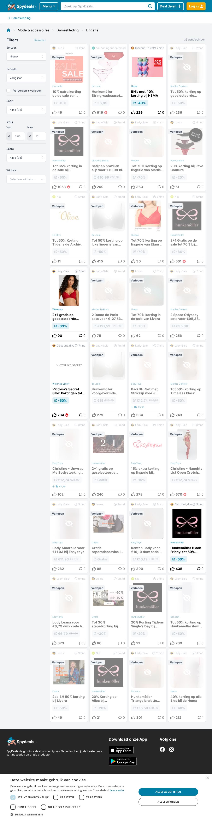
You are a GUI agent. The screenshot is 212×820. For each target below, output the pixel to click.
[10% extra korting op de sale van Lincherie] (69, 80)
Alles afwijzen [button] (168, 801)
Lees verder (117, 790)
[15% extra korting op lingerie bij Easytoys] (147, 459)
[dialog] (106, 797)
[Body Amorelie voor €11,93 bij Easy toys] (69, 537)
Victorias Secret (60, 383)
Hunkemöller (177, 542)
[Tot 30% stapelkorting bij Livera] (108, 611)
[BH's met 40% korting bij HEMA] (147, 80)
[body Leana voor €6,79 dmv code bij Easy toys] (69, 611)
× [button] (207, 778)
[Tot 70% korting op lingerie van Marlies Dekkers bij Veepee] (147, 155)
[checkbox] (8, 90)
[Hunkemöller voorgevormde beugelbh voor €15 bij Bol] (108, 380)
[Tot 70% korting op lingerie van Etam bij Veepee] (147, 229)
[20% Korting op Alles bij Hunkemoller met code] (108, 685)
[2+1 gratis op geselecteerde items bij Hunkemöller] (108, 459)
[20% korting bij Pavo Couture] (187, 155)
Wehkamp (57, 309)
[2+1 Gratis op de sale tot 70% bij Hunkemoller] (187, 229)
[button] (71, 814)
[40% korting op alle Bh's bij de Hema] (187, 685)
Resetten (40, 40)
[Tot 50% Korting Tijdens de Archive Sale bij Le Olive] (69, 229)
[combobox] (26, 179)
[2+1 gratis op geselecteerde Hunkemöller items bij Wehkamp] (69, 303)
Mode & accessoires (33, 30)
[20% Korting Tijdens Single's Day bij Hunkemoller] (147, 611)
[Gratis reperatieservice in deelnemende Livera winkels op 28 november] (108, 537)
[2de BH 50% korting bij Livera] (69, 685)
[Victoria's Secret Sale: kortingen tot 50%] (69, 380)
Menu (47, 6)
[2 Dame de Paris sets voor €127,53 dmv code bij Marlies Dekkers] (108, 303)
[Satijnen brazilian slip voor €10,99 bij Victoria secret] (108, 155)
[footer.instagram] (171, 749)
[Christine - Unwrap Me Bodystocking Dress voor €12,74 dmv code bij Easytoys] (69, 459)
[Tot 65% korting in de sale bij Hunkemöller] (69, 155)
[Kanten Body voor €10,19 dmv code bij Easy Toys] (147, 537)
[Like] (133, 112)
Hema (134, 86)
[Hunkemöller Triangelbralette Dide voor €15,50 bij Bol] (147, 685)
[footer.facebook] (162, 749)
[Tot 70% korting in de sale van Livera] (147, 303)
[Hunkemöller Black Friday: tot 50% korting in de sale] (187, 537)
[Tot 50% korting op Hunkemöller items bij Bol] (187, 611)
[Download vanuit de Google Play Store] (123, 761)
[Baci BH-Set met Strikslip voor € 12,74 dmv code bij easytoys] (147, 380)
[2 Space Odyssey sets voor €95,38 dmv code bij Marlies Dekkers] (187, 303)
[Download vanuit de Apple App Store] (121, 750)
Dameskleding (21, 18)
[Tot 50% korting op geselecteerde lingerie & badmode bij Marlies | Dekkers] (187, 80)
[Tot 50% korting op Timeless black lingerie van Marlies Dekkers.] (187, 380)
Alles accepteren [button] (168, 792)
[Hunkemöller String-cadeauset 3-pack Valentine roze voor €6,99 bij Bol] (108, 80)
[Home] (8, 30)
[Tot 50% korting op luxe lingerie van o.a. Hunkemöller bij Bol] (108, 229)
